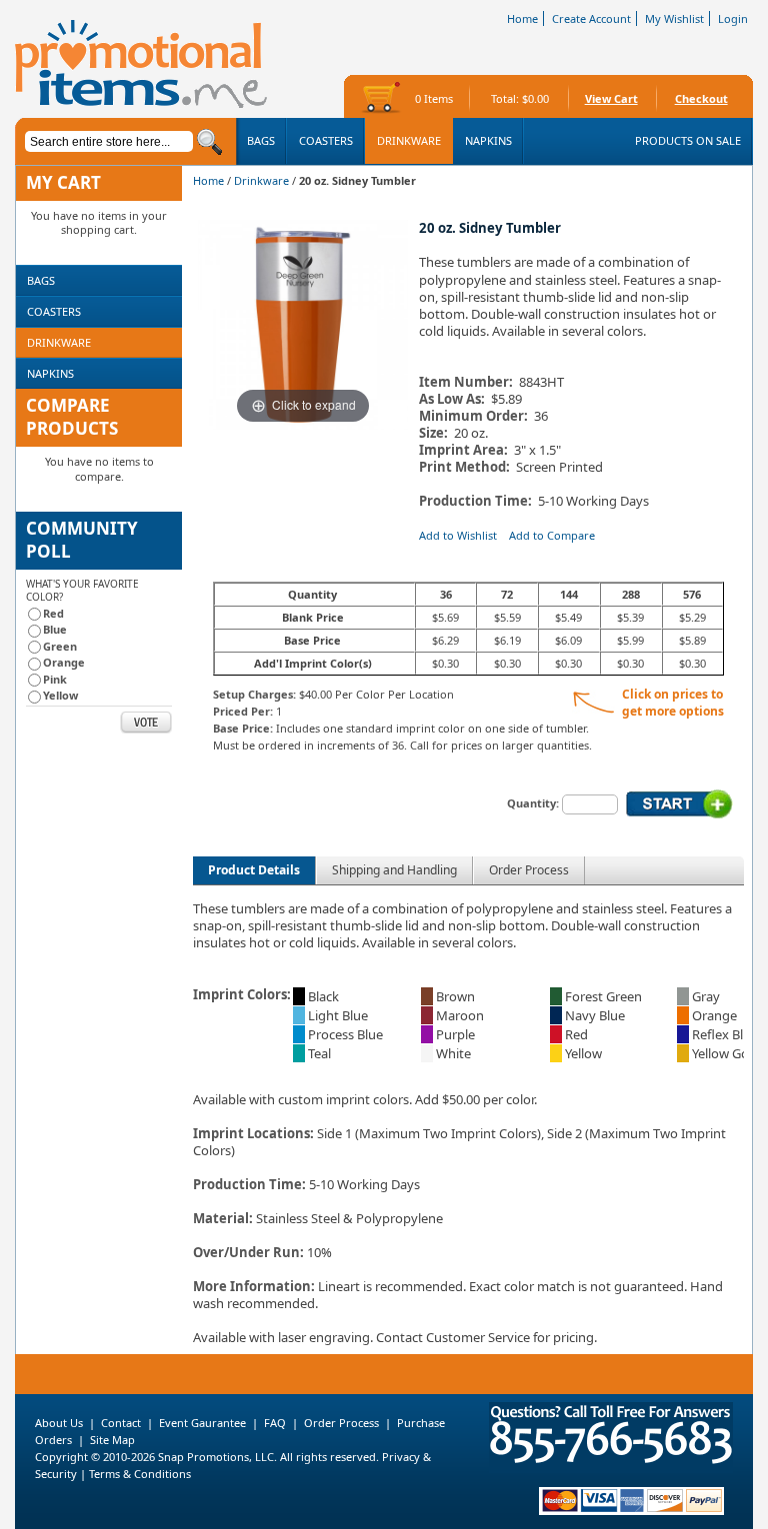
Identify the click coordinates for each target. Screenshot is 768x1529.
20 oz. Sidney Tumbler (490, 228)
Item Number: (466, 382)
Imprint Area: (463, 450)
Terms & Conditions (140, 1473)
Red (53, 613)
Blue (55, 629)
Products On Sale (688, 140)
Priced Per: (243, 711)
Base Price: (243, 728)
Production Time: (478, 501)
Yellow (60, 695)
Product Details (254, 869)
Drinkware (261, 180)
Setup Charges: (254, 694)
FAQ (275, 1422)
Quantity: (533, 802)
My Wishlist (674, 18)
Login (733, 18)
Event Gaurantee (202, 1422)
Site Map (112, 1439)
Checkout (701, 98)
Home (522, 18)
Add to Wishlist (458, 535)
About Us (59, 1422)
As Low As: (452, 399)
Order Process (529, 869)
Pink (55, 679)
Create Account (591, 18)
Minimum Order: (473, 416)
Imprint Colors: (242, 994)
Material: (223, 1218)
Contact (121, 1422)
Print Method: (464, 467)
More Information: (254, 1286)
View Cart (611, 98)
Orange (64, 662)
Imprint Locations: (253, 1133)
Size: (433, 433)
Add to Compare (552, 535)
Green (60, 646)
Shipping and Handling (394, 869)
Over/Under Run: (248, 1252)
